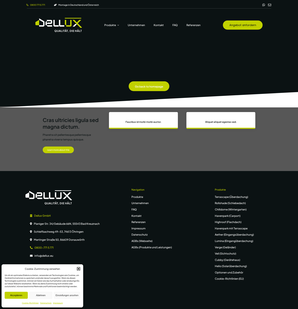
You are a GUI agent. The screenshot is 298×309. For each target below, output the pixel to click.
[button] (78, 268)
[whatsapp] (263, 5)
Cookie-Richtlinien (30, 303)
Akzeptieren (16, 295)
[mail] (269, 5)
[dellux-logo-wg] (58, 19)
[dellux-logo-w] (48, 191)
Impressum (58, 303)
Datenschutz (46, 303)
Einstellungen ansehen (67, 295)
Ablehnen (40, 295)
